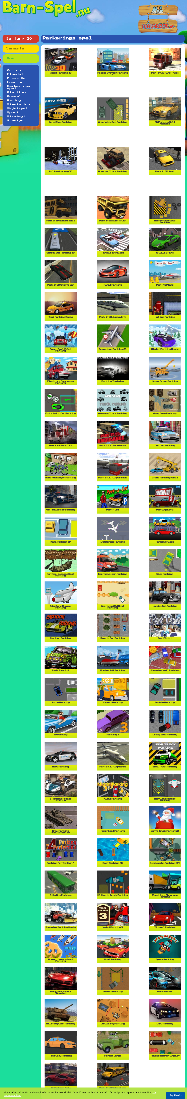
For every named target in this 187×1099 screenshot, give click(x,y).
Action (14, 70)
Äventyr (15, 121)
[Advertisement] (113, 88)
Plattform (17, 92)
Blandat (15, 74)
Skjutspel (17, 108)
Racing (14, 100)
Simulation (18, 104)
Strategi (16, 117)
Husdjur (15, 82)
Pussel (14, 96)
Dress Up (16, 78)
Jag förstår (175, 1095)
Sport (13, 113)
